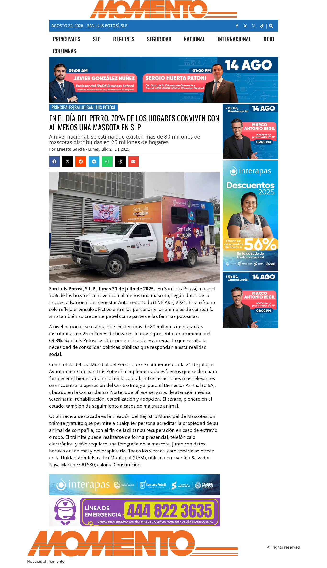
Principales (62, 107)
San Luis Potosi (101, 107)
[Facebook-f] (236, 25)
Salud (79, 107)
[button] (271, 26)
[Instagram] (253, 25)
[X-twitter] (245, 25)
